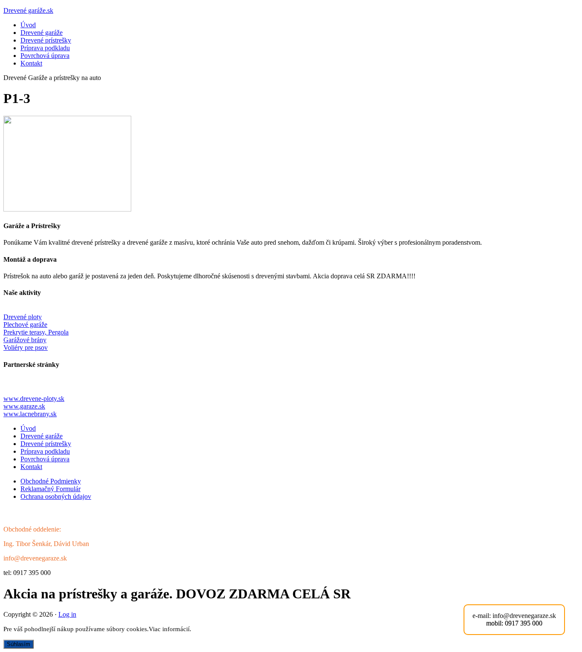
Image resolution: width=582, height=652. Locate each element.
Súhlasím (18, 644)
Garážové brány (24, 339)
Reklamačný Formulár (50, 488)
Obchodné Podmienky (50, 481)
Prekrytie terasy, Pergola (36, 332)
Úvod (28, 25)
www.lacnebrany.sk (30, 414)
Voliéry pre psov (25, 347)
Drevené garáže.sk (28, 10)
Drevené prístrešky (45, 40)
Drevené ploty (22, 316)
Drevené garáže (41, 32)
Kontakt (31, 63)
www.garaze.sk (24, 406)
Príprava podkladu (45, 47)
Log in (67, 614)
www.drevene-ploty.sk (33, 398)
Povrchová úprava (44, 55)
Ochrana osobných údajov (55, 496)
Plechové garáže (25, 324)
